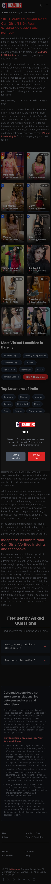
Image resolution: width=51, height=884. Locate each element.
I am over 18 (36, 456)
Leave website (15, 456)
